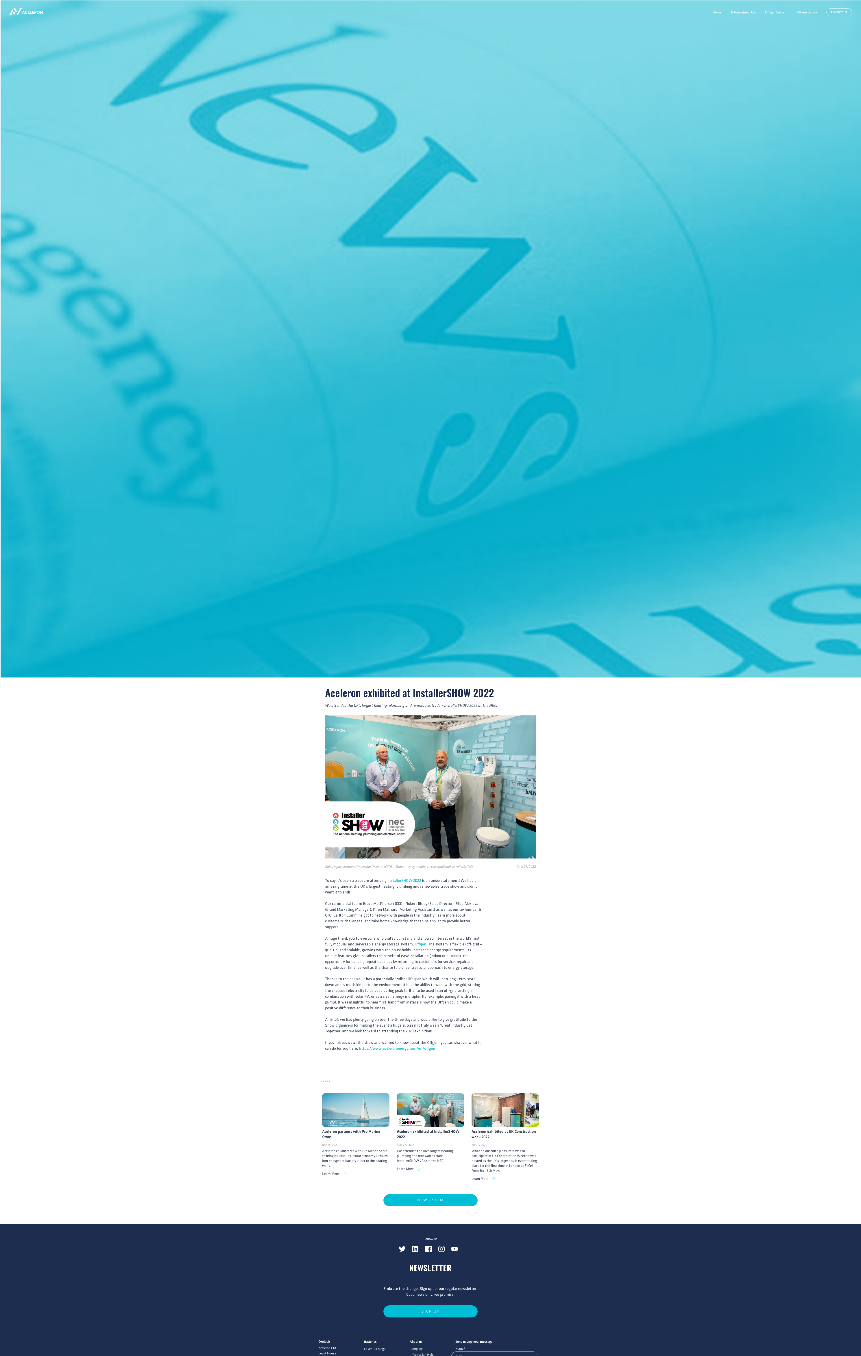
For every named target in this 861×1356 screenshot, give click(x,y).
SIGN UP (431, 1311)
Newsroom (430, 1200)
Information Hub (743, 12)
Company (416, 1349)
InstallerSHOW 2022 (404, 880)
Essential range (374, 1349)
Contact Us (839, 12)
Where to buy (807, 12)
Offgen (420, 944)
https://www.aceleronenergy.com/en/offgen (397, 1048)
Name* (460, 1348)
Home (717, 12)
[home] (26, 12)
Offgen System (776, 12)
